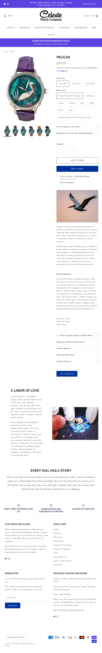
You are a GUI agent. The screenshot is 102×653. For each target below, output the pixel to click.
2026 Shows (58, 541)
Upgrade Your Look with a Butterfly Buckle (74, 133)
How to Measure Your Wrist (68, 126)
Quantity (59, 144)
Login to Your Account (62, 560)
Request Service (59, 557)
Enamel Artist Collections (44, 27)
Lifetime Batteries (63, 348)
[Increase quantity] (74, 149)
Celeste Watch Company (18, 643)
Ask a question (67, 374)
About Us (51, 34)
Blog (94, 27)
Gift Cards (57, 537)
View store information (67, 182)
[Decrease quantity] (59, 149)
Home (6, 52)
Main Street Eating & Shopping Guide (68, 610)
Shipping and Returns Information (70, 342)
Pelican (12, 52)
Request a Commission (62, 545)
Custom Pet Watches (61, 549)
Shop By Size (25, 27)
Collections (10, 27)
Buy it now (77, 168)
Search (56, 529)
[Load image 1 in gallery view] (27, 89)
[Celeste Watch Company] (51, 15)
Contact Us (57, 564)
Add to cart (77, 160)
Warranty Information (65, 354)
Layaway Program (64, 361)
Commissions (64, 27)
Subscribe (12, 605)
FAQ (55, 553)
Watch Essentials (81, 27)
